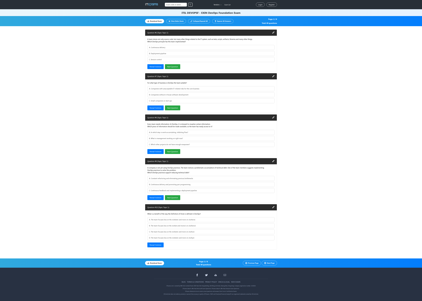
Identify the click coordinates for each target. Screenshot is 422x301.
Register (272, 5)
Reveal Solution (155, 66)
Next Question (172, 66)
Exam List (227, 4)
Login (260, 5)
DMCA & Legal (224, 282)
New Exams (235, 282)
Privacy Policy (211, 282)
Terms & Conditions (195, 282)
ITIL (184, 12)
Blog (184, 282)
